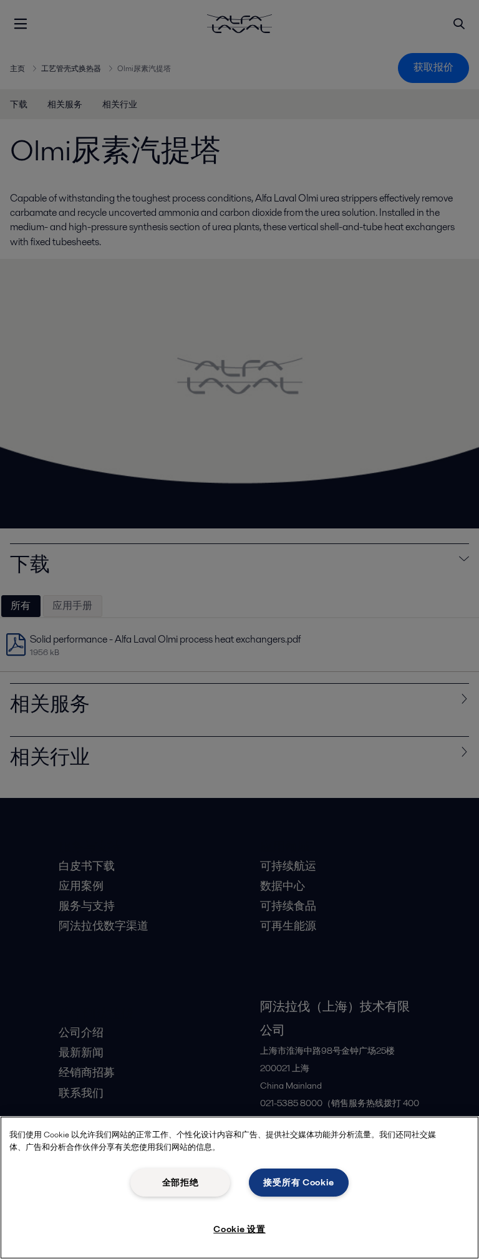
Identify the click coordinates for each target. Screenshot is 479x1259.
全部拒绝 (180, 1182)
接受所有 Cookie (298, 1182)
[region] (239, 1187)
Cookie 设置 (239, 1229)
